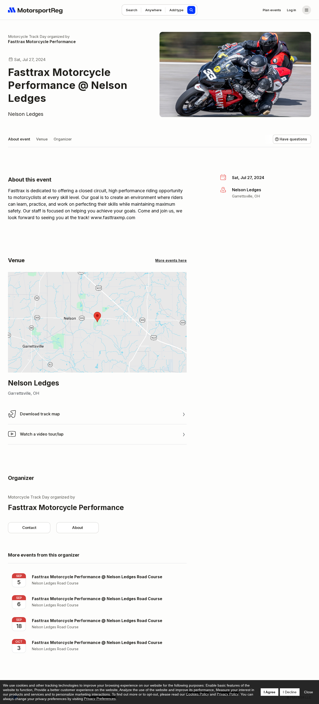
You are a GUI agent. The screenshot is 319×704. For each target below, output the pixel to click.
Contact (29, 527)
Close (308, 692)
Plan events (272, 10)
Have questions (293, 139)
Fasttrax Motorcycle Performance (42, 41)
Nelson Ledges (25, 114)
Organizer (63, 139)
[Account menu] (306, 9)
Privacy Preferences (100, 699)
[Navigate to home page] (35, 10)
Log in (291, 10)
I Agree (269, 692)
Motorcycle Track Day (27, 36)
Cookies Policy (197, 694)
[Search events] (191, 10)
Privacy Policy (228, 694)
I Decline (290, 692)
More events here (171, 260)
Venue (42, 139)
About (77, 527)
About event (19, 139)
